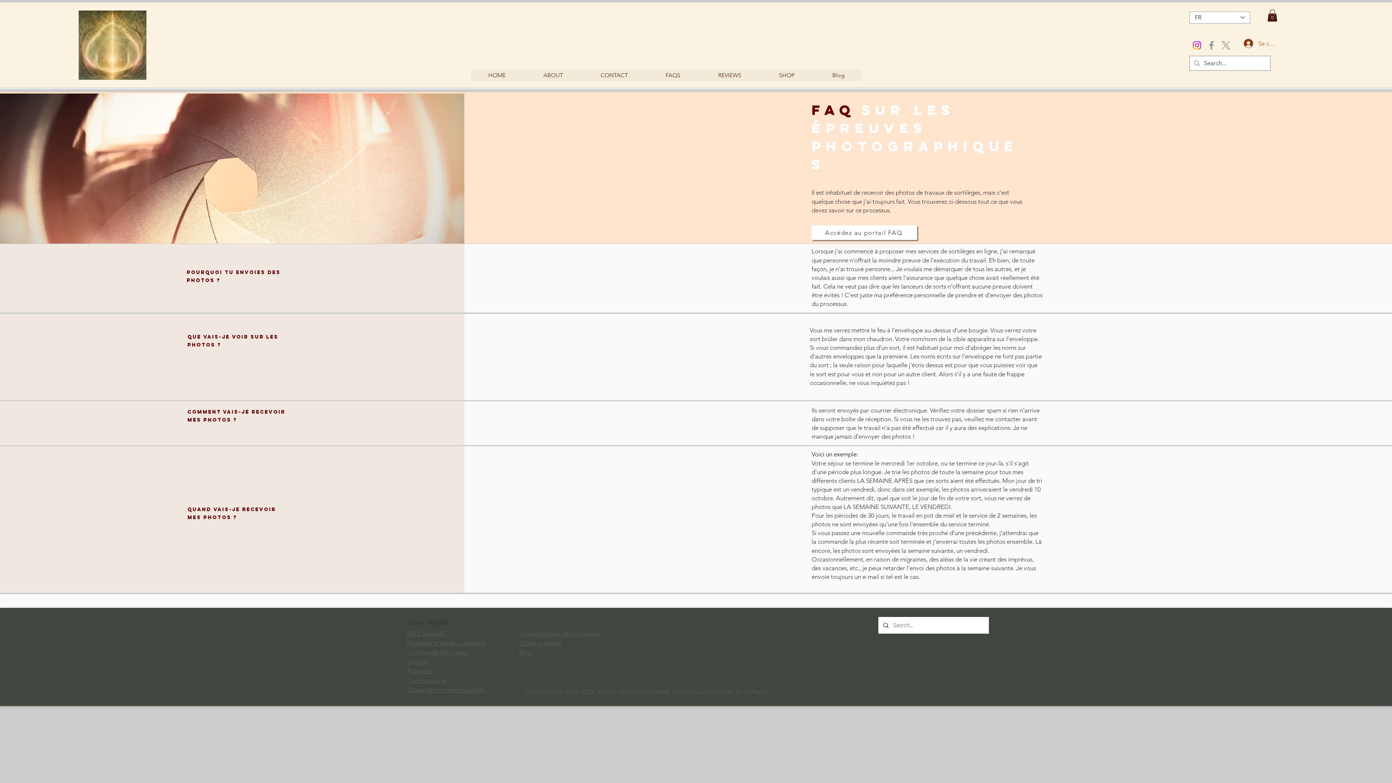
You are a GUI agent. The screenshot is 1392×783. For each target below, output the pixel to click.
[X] (1226, 45)
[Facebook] (1211, 45)
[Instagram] (1197, 45)
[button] (1272, 15)
